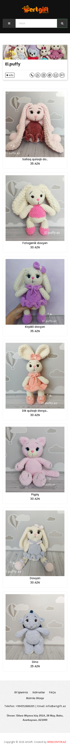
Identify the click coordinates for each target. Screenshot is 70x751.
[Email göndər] (49, 75)
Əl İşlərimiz (21, 692)
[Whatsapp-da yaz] (37, 75)
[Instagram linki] (43, 75)
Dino (35, 662)
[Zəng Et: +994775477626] (32, 75)
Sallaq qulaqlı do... (35, 159)
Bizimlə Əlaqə (35, 698)
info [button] (10, 75)
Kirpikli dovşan (35, 327)
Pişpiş (35, 494)
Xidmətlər (38, 692)
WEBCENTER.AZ (56, 742)
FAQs (52, 692)
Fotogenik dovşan (35, 243)
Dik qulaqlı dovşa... (35, 411)
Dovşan (35, 578)
